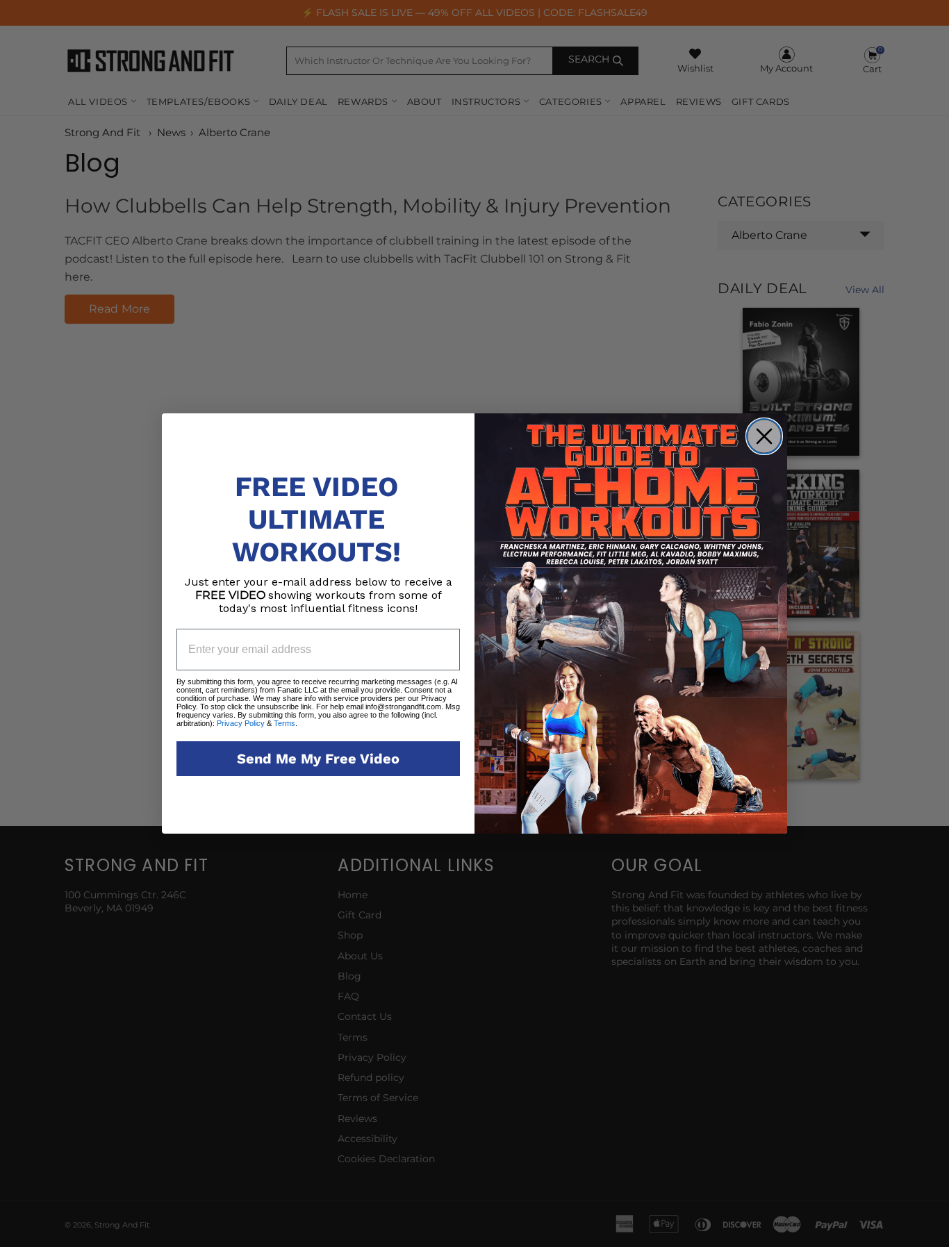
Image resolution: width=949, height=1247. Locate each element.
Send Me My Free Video (318, 758)
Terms (283, 723)
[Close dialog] (764, 436)
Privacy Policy (241, 723)
